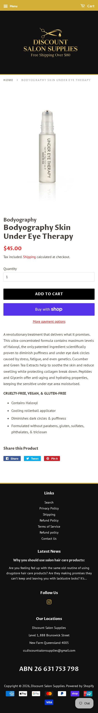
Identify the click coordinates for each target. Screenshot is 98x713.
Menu (13, 6)
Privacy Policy (49, 508)
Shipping (29, 257)
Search (49, 502)
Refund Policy (49, 520)
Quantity (10, 268)
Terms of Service (49, 526)
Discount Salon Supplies (48, 686)
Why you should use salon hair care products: (49, 560)
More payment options (49, 321)
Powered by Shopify (80, 686)
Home (8, 80)
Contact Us (49, 539)
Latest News (49, 551)
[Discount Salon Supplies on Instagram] (49, 603)
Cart (91, 6)
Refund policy (49, 532)
